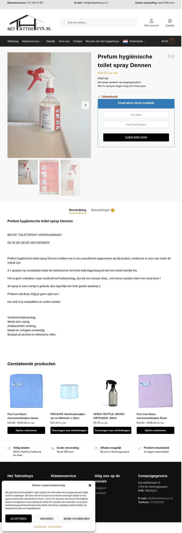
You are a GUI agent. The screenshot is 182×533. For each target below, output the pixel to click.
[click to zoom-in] (49, 105)
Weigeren (46, 518)
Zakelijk (170, 25)
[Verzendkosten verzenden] (173, 56)
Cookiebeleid (40, 526)
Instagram (100, 487)
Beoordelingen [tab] (102, 210)
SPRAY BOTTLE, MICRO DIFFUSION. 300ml (108, 416)
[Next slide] (85, 105)
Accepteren (18, 518)
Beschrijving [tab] (77, 210)
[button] (90, 485)
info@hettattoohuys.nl (95, 2)
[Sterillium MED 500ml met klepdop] (169, 56)
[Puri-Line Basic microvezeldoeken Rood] (155, 391)
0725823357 (157, 502)
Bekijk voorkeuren (77, 518)
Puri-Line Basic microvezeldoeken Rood (152, 416)
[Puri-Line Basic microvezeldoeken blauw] (26, 391)
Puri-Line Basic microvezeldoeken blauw (22, 416)
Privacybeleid (55, 526)
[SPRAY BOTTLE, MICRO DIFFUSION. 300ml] (112, 391)
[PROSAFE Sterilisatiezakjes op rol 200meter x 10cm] (69, 391)
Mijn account (151, 25)
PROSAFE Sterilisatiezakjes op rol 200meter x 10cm (67, 416)
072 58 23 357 (35, 2)
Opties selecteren (26, 430)
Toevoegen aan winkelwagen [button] (69, 430)
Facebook (100, 492)
